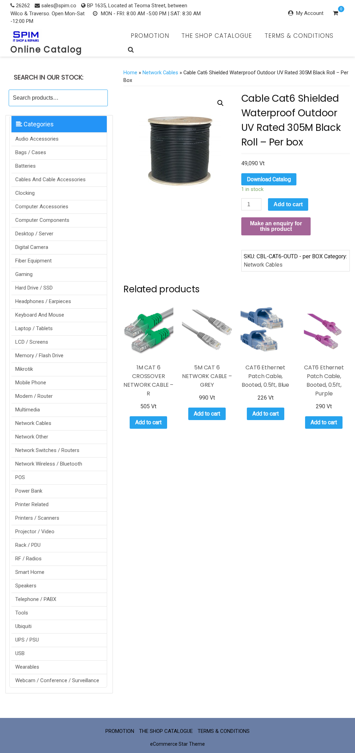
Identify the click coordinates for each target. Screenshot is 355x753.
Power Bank (28, 491)
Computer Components (42, 220)
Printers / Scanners (37, 518)
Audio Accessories (37, 139)
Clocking (25, 193)
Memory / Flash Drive (39, 355)
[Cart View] (335, 14)
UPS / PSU (27, 640)
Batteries (25, 166)
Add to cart (288, 204)
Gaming (24, 274)
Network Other (31, 437)
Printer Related (32, 504)
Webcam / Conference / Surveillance (57, 680)
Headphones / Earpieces (43, 301)
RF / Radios (28, 558)
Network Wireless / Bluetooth (48, 464)
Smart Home (29, 572)
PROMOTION (150, 36)
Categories (38, 124)
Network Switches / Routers (47, 450)
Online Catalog (46, 49)
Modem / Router (34, 396)
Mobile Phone (30, 382)
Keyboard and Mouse (39, 315)
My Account (309, 13)
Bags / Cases (30, 152)
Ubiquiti (23, 626)
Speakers (25, 586)
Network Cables (33, 423)
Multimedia (27, 410)
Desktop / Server (34, 234)
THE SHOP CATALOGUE (216, 36)
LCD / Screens (31, 342)
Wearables (27, 667)
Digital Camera (31, 247)
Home (130, 72)
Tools (21, 613)
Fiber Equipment (33, 261)
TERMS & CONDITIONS (299, 36)
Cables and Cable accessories (50, 179)
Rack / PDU (28, 545)
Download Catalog (269, 179)
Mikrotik (24, 369)
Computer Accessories (41, 206)
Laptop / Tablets (34, 328)
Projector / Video (34, 531)
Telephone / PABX (35, 599)
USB (20, 653)
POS (20, 477)
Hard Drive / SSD (34, 288)
